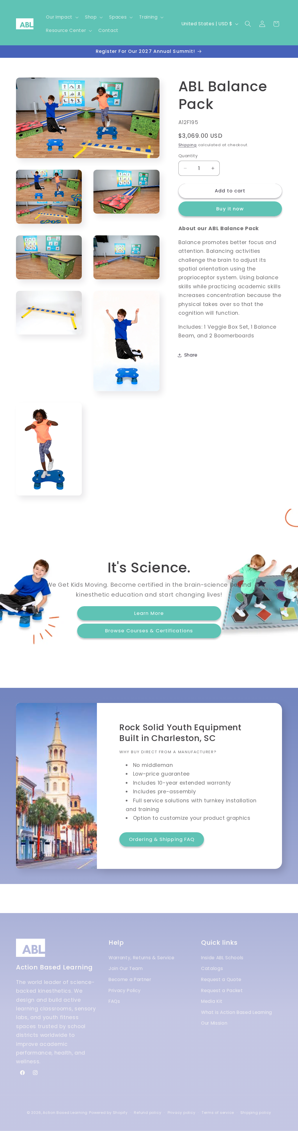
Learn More (149, 613)
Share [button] (191, 355)
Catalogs (212, 968)
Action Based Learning (65, 1112)
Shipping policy (256, 1112)
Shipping (187, 145)
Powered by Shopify (108, 1112)
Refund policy (147, 1112)
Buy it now (230, 208)
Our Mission (214, 1023)
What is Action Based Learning (236, 1012)
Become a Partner (130, 979)
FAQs (114, 1001)
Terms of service (218, 1112)
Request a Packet (222, 990)
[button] (61, 17)
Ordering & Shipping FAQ (161, 839)
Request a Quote (221, 979)
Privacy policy (182, 1112)
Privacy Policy (125, 990)
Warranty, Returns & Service (142, 958)
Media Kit (212, 1001)
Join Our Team (126, 968)
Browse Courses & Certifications (149, 630)
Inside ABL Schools (222, 958)
